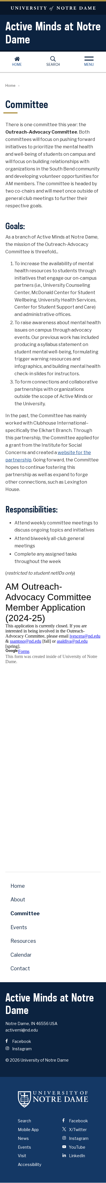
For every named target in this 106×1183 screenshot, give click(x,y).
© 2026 (12, 1060)
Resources (23, 941)
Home (17, 64)
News (23, 1138)
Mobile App (28, 1129)
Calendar (21, 955)
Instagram (21, 1048)
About (17, 899)
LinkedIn (76, 1155)
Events (18, 927)
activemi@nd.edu (21, 1030)
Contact (20, 968)
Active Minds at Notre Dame (53, 33)
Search (53, 64)
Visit (22, 1155)
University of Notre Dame (53, 8)
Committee (25, 913)
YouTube (76, 1147)
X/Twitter (77, 1129)
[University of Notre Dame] (53, 1099)
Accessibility (29, 1164)
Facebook (21, 1041)
